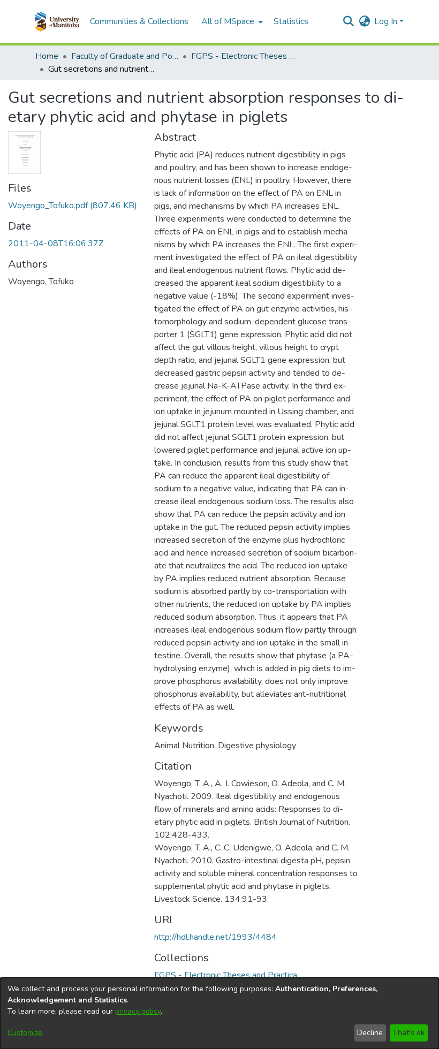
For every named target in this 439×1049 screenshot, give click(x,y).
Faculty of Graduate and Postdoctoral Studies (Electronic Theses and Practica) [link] (124, 56)
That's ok (408, 1033)
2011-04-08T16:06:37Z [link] (55, 243)
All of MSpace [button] (227, 21)
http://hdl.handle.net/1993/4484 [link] (215, 937)
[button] (57, 21)
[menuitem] (231, 21)
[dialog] (219, 1013)
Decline (370, 1033)
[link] (72, 205)
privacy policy (138, 1011)
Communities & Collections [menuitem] (139, 21)
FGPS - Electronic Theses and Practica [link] (244, 56)
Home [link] (46, 56)
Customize (24, 1033)
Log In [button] (386, 21)
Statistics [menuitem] (291, 21)
